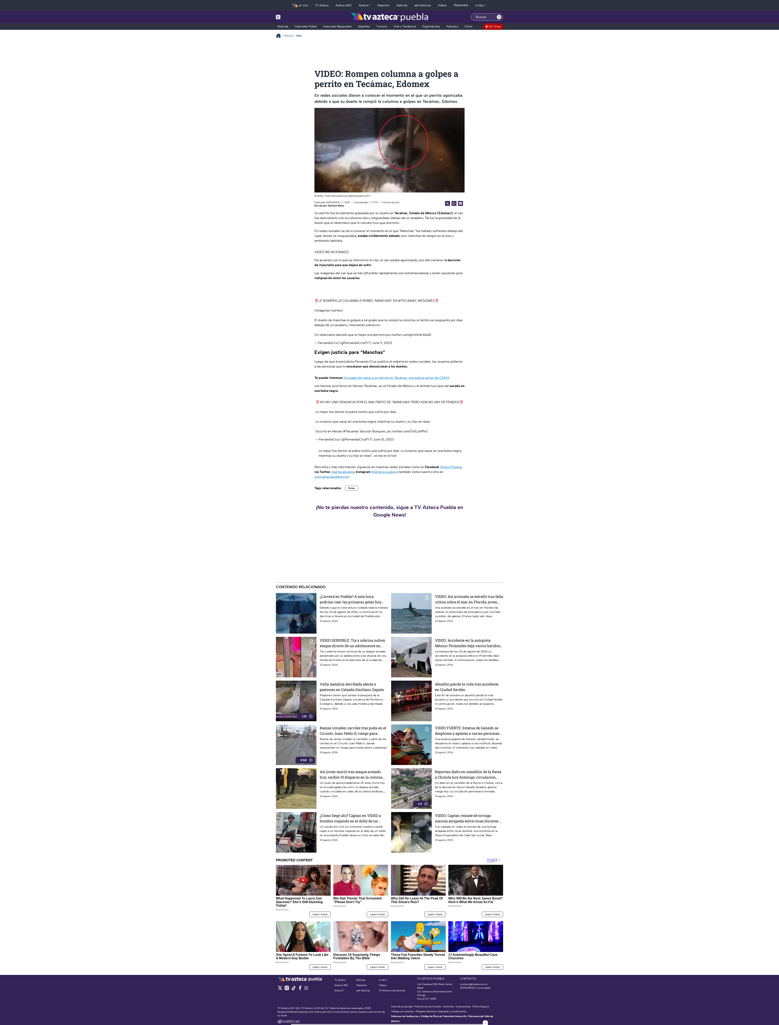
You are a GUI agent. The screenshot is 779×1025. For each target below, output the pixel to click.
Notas (351, 488)
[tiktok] (293, 989)
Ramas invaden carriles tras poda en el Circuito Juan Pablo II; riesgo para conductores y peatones (353, 730)
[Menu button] (292, 17)
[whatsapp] (306, 989)
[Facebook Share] (460, 203)
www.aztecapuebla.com (332, 477)
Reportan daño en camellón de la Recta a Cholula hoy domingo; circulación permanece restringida (468, 774)
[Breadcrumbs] (280, 35)
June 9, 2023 (382, 343)
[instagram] (286, 989)
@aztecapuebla (342, 472)
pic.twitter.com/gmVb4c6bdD (408, 335)
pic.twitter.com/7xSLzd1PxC (407, 431)
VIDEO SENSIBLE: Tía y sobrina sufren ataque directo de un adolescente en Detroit (352, 643)
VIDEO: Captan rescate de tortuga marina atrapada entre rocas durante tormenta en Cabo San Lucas (466, 818)
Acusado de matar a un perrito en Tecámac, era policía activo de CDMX (396, 378)
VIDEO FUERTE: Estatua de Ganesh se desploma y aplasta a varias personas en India (467, 730)
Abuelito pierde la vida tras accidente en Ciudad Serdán (466, 687)
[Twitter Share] (447, 203)
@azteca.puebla (383, 472)
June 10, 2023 (383, 439)
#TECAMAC (407, 301)
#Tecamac (351, 431)
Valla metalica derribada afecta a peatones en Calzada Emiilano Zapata (352, 687)
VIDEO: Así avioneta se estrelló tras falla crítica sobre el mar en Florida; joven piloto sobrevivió (469, 599)
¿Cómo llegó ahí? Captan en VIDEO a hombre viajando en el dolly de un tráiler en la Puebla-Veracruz (350, 818)
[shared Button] (454, 203)
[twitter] (280, 989)
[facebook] (300, 989)
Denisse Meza (336, 205)
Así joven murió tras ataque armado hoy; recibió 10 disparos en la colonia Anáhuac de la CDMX (351, 774)
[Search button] (499, 17)
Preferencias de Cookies (427, 1006)
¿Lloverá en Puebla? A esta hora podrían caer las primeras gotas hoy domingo (350, 599)
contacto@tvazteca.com (473, 984)
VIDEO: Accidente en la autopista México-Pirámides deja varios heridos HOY (467, 643)
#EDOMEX (426, 301)
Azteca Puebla (450, 467)
